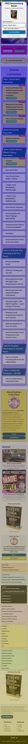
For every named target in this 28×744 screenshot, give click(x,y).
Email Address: (8, 22)
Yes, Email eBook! (14, 32)
